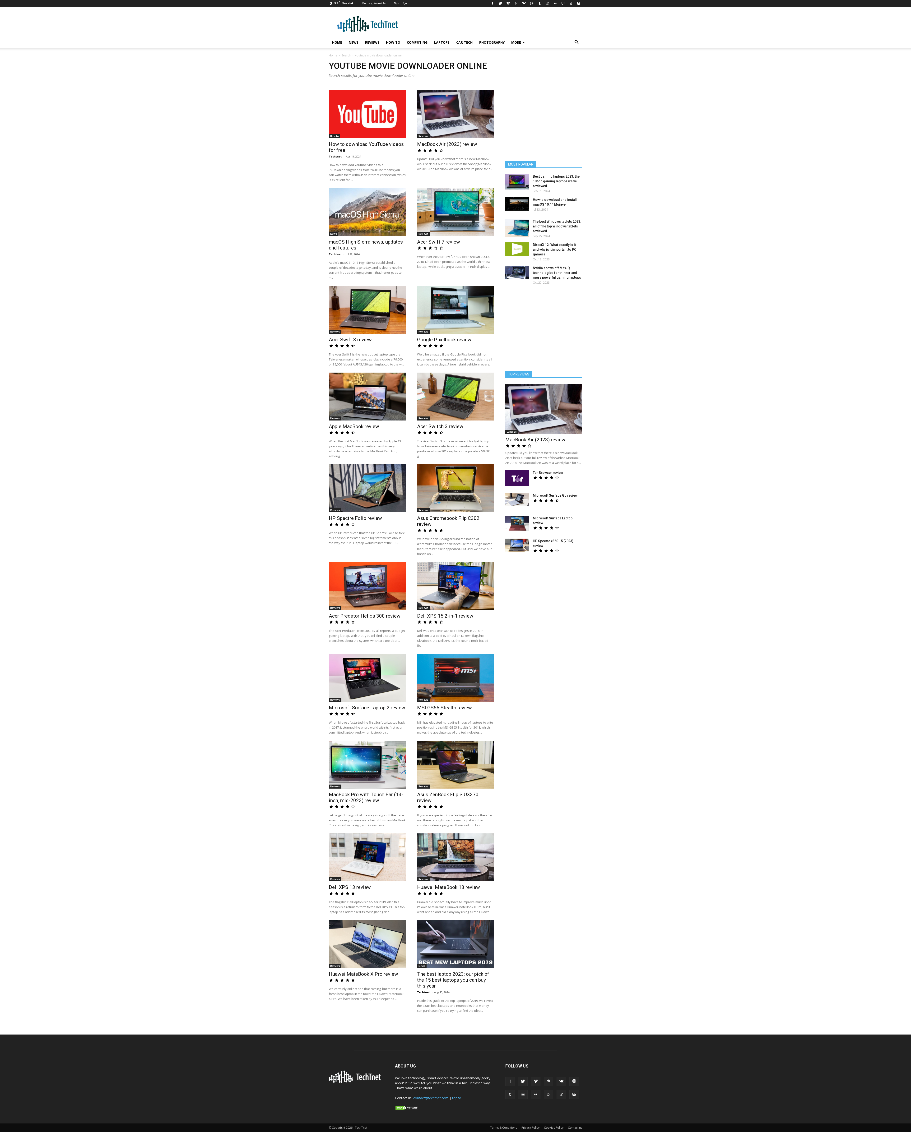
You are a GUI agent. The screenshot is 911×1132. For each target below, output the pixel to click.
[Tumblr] (539, 3)
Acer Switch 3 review (440, 426)
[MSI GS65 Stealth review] (455, 678)
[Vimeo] (508, 3)
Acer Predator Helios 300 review (364, 616)
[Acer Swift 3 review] (367, 310)
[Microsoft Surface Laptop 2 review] (367, 678)
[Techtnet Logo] (356, 1082)
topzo (456, 1098)
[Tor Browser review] (517, 478)
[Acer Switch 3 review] (455, 396)
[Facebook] (492, 3)
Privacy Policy (530, 1128)
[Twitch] (563, 3)
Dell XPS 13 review (350, 887)
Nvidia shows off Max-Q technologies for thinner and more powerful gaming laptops (557, 272)
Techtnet (335, 156)
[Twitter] (500, 3)
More (516, 42)
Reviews (372, 42)
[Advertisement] (543, 330)
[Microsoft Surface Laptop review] (517, 523)
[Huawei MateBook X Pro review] (367, 944)
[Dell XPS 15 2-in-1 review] (455, 586)
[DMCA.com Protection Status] (407, 1109)
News (353, 42)
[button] (576, 43)
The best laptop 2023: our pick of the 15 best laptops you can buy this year (453, 980)
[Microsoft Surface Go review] (517, 499)
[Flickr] (555, 3)
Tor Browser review (548, 473)
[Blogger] (578, 3)
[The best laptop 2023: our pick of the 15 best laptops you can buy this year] (455, 944)
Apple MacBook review (354, 426)
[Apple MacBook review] (367, 396)
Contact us (575, 1128)
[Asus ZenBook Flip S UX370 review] (455, 765)
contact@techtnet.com (430, 1098)
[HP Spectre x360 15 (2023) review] (517, 545)
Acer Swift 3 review (350, 339)
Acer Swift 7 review (438, 242)
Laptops (442, 42)
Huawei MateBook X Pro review (363, 974)
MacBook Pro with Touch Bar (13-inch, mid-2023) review (366, 797)
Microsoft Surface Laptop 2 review (367, 708)
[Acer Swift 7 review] (455, 212)
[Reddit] (547, 3)
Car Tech (464, 42)
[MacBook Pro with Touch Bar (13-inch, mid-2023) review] (367, 765)
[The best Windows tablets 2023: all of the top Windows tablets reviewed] (517, 228)
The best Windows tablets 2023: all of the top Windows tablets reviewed (557, 226)
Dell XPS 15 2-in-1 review (445, 616)
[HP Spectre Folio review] (367, 488)
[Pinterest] (516, 3)
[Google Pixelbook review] (455, 310)
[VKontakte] (523, 3)
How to (393, 42)
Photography (492, 42)
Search (346, 55)
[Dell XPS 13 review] (367, 857)
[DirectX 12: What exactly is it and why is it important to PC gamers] (517, 249)
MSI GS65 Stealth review (444, 708)
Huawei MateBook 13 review (448, 887)
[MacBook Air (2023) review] (455, 114)
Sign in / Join (401, 3)
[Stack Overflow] (570, 3)
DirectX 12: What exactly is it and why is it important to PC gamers (554, 249)
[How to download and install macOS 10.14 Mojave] (517, 204)
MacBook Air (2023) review (447, 144)
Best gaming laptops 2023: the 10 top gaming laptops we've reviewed (556, 181)
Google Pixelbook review (444, 339)
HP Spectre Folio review (355, 518)
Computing (417, 42)
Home (337, 42)
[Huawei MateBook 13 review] (455, 857)
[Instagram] (531, 3)
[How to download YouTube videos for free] (367, 114)
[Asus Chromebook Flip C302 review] (455, 488)
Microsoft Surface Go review (555, 495)
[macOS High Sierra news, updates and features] (367, 212)
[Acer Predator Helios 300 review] (367, 586)
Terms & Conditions (503, 1128)
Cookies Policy (553, 1128)
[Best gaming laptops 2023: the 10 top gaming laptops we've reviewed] (517, 181)
